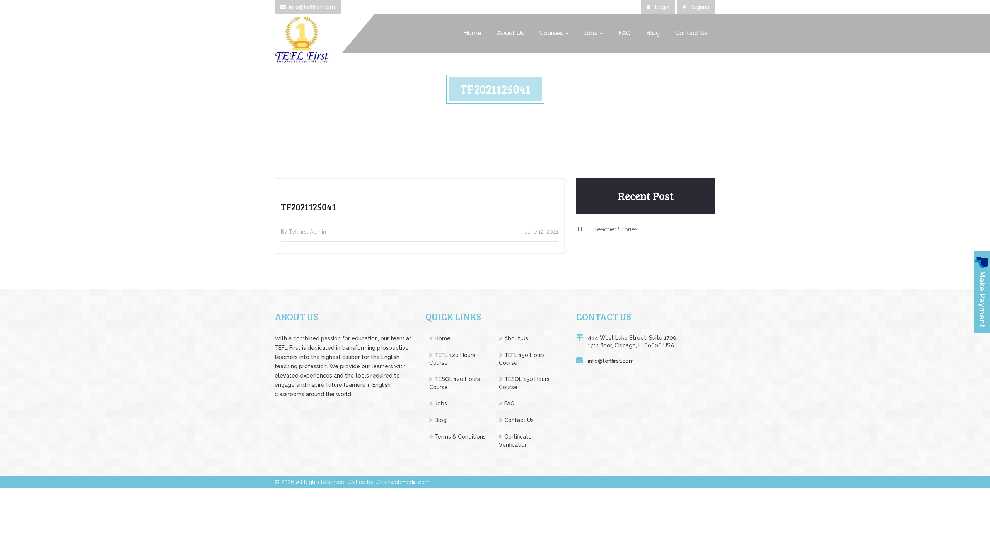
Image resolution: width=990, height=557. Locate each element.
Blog (653, 33)
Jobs (591, 33)
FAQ (624, 33)
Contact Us (691, 33)
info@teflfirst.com (312, 7)
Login (661, 7)
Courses (552, 33)
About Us (510, 33)
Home (472, 33)
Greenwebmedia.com (402, 482)
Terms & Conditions (460, 437)
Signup (700, 7)
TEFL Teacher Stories (607, 229)
